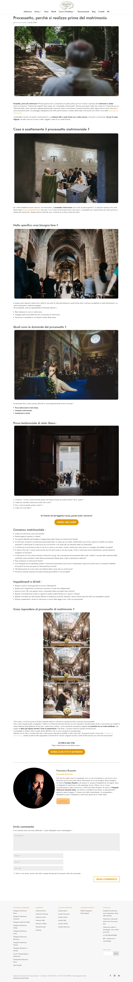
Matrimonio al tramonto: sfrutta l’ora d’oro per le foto (110, 921)
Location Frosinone (64, 914)
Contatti (101, 12)
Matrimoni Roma (41, 911)
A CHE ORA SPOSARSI (110, 935)
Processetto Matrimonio (64, 774)
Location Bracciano (64, 927)
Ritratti (53, 12)
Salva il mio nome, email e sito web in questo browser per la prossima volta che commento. (48, 873)
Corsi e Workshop (66, 12)
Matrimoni (28, 12)
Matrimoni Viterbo (41, 923)
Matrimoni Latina (41, 917)
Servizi (36, 12)
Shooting (38, 930)
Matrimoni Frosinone (42, 914)
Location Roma (62, 911)
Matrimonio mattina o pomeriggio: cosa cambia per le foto (111, 929)
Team (46, 12)
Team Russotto (17, 965)
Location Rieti (62, 920)
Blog (93, 12)
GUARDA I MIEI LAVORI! (66, 522)
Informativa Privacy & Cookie (21, 978)
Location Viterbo (63, 923)
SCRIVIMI (63, 801)
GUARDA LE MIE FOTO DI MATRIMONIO (66, 751)
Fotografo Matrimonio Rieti (21, 922)
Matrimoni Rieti (40, 920)
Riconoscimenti (83, 12)
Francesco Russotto (21, 22)
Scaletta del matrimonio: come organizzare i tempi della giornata (110, 913)
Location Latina (62, 917)
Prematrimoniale (41, 927)
